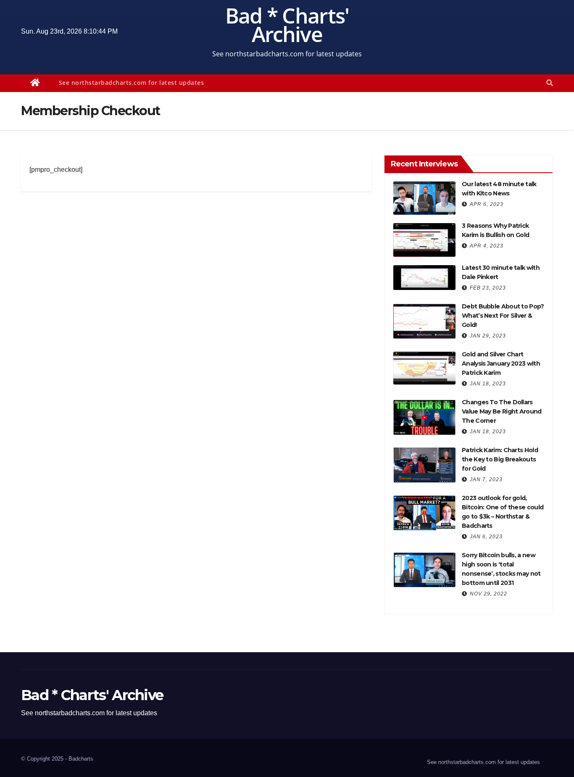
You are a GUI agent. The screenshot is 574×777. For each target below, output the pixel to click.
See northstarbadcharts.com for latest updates (131, 83)
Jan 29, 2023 (488, 336)
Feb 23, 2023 (488, 288)
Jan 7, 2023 (486, 479)
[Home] (35, 83)
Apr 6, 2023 (486, 204)
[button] (549, 83)
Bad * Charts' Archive (287, 24)
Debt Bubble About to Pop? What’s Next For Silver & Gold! (503, 316)
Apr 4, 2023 (486, 246)
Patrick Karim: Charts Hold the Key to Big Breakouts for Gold (500, 459)
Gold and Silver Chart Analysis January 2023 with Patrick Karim (501, 363)
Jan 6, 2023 (486, 537)
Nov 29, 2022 (488, 594)
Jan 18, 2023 (488, 384)
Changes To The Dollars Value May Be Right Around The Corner (502, 411)
